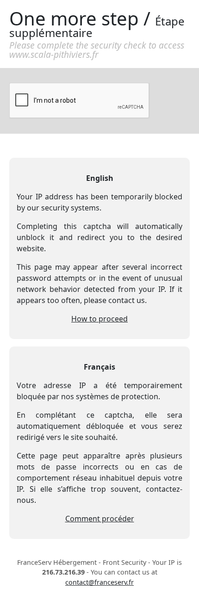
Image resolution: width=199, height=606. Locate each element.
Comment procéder (99, 518)
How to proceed (99, 319)
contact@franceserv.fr (99, 582)
